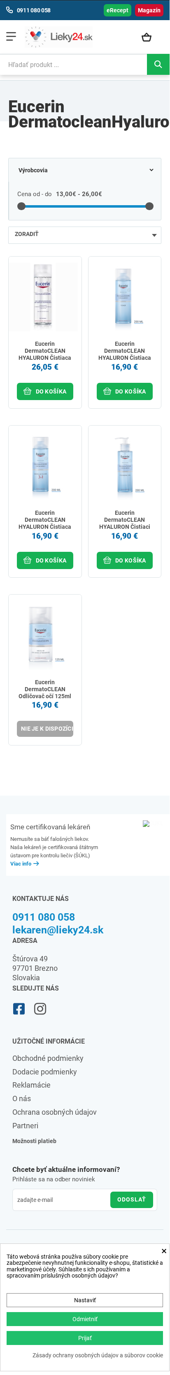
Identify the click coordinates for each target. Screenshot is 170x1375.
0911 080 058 (43, 917)
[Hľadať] (158, 64)
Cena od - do (34, 194)
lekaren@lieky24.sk (57, 930)
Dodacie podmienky (44, 1071)
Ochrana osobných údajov (54, 1112)
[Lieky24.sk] (59, 37)
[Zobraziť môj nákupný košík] (150, 38)
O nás (21, 1098)
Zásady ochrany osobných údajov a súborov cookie (98, 1355)
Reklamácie (31, 1085)
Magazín (149, 10)
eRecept (117, 10)
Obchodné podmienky (48, 1058)
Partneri (25, 1125)
